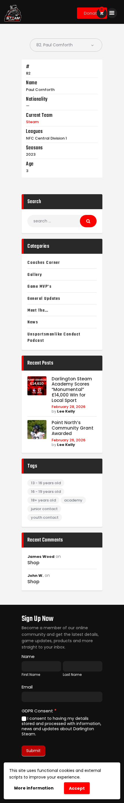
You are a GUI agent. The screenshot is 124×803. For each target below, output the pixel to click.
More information (34, 788)
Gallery (34, 274)
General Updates (44, 298)
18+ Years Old (43, 500)
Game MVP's (39, 286)
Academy (73, 500)
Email (27, 687)
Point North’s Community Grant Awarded (72, 428)
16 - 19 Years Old (46, 491)
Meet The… (37, 310)
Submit (33, 751)
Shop (33, 563)
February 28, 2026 (68, 406)
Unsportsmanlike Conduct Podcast (53, 337)
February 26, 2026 (68, 440)
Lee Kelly (66, 411)
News (32, 322)
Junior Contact (44, 509)
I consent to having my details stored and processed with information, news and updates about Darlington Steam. (61, 726)
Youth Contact (45, 517)
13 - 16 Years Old (46, 483)
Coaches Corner (43, 262)
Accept (77, 788)
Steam (32, 122)
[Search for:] (62, 221)
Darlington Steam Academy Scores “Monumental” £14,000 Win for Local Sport (72, 389)
